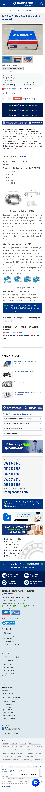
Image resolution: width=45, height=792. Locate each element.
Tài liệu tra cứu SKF (7, 639)
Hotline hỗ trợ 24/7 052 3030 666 (24, 110)
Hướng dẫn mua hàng (8, 93)
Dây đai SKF (38, 753)
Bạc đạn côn (5, 749)
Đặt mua (18, 99)
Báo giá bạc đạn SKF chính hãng (11, 644)
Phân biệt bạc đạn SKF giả (29, 756)
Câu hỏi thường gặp (7, 667)
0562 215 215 (12, 479)
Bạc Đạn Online (14, 148)
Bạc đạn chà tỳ (13, 749)
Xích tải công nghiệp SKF (9, 715)
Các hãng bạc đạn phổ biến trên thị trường (26, 382)
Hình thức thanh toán (8, 673)
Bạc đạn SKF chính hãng (8, 701)
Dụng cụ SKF (5, 756)
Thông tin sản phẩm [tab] (9, 156)
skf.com (5, 690)
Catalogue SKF (15, 759)
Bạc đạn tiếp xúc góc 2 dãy (8, 746)
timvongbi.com (7, 688)
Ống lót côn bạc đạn (33, 749)
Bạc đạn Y (5, 753)
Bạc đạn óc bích (23, 743)
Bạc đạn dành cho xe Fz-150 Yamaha (24, 371)
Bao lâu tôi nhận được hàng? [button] (13, 428)
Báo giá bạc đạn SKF (25, 759)
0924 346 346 (12, 463)
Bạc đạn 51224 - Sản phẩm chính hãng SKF (21, 18)
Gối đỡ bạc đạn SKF (7, 704)
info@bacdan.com (16, 492)
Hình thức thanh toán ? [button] (11, 433)
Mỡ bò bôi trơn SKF (7, 707)
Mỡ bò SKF (13, 756)
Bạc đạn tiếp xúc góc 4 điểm (34, 743)
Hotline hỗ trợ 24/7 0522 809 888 (24, 115)
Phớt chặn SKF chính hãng (9, 710)
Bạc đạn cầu (5, 743)
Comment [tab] (23, 156)
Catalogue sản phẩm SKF (9, 641)
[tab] (22, 419)
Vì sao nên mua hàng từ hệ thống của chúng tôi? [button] (18, 418)
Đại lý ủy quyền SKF (7, 633)
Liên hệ (4, 676)
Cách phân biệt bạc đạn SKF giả (11, 733)
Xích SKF (20, 756)
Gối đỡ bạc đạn (12, 753)
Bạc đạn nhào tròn (13, 743)
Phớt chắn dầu (30, 753)
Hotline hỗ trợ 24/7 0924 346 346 (24, 105)
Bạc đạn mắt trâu (38, 746)
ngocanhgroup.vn (8, 693)
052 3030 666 (12, 469)
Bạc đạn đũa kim (28, 746)
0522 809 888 (12, 474)
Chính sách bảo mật (7, 664)
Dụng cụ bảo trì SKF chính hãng (11, 718)
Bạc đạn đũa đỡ (19, 746)
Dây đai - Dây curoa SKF (8, 713)
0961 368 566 (12, 484)
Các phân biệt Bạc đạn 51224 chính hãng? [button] (17, 423)
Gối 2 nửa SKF (21, 753)
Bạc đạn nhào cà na (23, 749)
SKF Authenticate (34, 139)
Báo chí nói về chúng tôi (9, 636)
